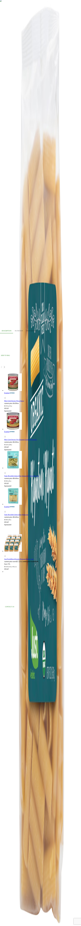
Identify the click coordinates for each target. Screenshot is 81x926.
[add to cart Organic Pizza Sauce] (5, 395)
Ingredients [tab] (31, 331)
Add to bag (5, 355)
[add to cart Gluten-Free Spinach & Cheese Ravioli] (5, 470)
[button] (23, 398)
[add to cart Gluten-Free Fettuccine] (5, 509)
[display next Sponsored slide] (4, 367)
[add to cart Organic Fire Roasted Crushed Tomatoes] (5, 434)
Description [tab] (6, 331)
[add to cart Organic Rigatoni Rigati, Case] (5, 553)
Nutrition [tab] (19, 331)
